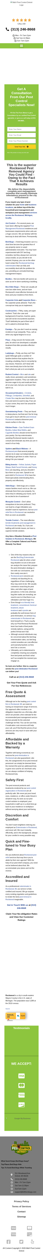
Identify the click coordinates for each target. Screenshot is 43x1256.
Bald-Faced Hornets (19, 467)
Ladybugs (10, 353)
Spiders (9, 449)
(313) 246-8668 (26, 677)
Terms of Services (21, 1206)
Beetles (9, 279)
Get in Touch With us (17, 905)
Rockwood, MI (21, 475)
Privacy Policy (21, 1201)
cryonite (25, 610)
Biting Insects (11, 465)
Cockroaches (11, 311)
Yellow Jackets (25, 465)
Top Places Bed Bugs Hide (11, 1164)
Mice (22, 374)
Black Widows (22, 449)
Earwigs (9, 329)
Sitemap (21, 1216)
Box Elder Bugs (12, 287)
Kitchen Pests (11, 427)
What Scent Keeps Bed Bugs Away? (15, 1161)
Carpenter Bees (28, 300)
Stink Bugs (10, 486)
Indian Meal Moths (19, 430)
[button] (21, 45)
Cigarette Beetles (12, 433)
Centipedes (17, 396)
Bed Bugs (10, 242)
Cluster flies (10, 398)
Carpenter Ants (12, 300)
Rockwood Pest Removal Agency (21, 169)
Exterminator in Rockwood (26, 827)
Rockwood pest (12, 451)
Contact (21, 1211)
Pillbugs (9, 396)
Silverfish (26, 396)
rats (29, 374)
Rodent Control (12, 374)
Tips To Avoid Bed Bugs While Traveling (16, 1168)
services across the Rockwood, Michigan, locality (21, 215)
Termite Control (12, 520)
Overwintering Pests (14, 411)
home (22, 205)
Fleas (8, 340)
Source (8, 1009)
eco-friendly (25, 602)
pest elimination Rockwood (26, 669)
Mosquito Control (13, 502)
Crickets (28, 393)
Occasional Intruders (14, 393)
